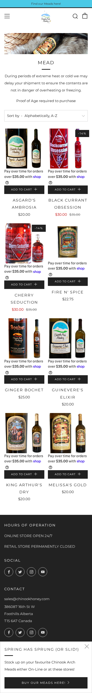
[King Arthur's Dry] (24, 433)
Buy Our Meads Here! (44, 682)
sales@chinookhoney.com (27, 599)
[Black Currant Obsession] (68, 149)
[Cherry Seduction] (24, 243)
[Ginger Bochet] (24, 338)
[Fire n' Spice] (68, 241)
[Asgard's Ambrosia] (24, 149)
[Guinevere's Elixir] (68, 338)
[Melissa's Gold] (68, 433)
